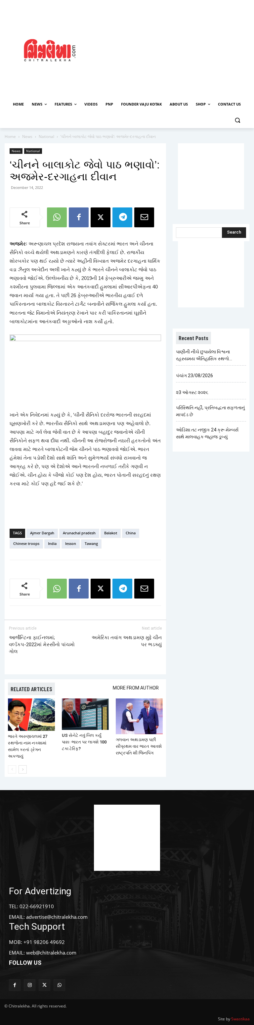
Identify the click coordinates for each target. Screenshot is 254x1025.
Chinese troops (26, 543)
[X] (100, 217)
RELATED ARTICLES (31, 688)
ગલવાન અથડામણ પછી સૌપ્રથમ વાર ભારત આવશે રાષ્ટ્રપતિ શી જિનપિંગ (139, 746)
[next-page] (23, 769)
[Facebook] (79, 217)
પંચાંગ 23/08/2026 (194, 375)
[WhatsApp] (57, 217)
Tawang (91, 543)
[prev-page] (12, 769)
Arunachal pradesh (79, 532)
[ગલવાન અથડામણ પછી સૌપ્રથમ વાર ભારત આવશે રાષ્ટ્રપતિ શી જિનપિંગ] (139, 716)
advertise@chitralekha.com (57, 917)
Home (10, 136)
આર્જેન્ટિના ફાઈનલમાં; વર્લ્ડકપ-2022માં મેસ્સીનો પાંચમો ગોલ (42, 644)
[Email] (144, 217)
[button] (237, 120)
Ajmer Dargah (42, 532)
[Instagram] (29, 985)
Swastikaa (240, 1019)
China (131, 532)
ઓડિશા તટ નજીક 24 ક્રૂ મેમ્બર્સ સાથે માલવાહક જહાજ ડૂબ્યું (207, 433)
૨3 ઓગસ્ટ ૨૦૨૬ (192, 392)
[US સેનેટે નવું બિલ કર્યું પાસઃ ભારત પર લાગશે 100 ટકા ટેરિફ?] (85, 714)
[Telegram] (122, 217)
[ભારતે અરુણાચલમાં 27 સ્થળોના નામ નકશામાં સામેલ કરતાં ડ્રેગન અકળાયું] (31, 714)
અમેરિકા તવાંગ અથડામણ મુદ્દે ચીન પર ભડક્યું (127, 641)
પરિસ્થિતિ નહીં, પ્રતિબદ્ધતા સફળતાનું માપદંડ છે (210, 411)
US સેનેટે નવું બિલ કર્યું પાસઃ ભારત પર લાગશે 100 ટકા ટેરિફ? (84, 742)
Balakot (110, 532)
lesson (70, 543)
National (46, 136)
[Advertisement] (177, 49)
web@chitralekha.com (51, 952)
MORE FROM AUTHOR (136, 688)
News (27, 136)
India (52, 543)
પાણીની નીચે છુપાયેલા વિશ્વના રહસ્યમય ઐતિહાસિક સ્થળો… (204, 355)
